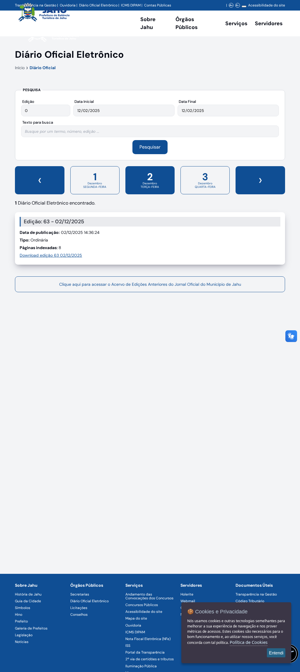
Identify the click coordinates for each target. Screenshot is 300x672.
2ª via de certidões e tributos (149, 659)
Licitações (78, 607)
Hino (18, 614)
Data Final (187, 101)
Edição (28, 101)
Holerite (186, 594)
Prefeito (21, 621)
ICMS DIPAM (135, 632)
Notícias (21, 641)
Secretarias (79, 594)
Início (20, 67)
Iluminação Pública (141, 666)
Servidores (191, 585)
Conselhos (79, 614)
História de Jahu (28, 594)
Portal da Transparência (145, 652)
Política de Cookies (248, 642)
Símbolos (22, 607)
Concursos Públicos (141, 605)
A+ (231, 5)
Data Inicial (84, 101)
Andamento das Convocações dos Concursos (149, 596)
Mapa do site (136, 618)
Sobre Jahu (148, 23)
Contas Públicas (157, 5)
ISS (127, 645)
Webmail (187, 601)
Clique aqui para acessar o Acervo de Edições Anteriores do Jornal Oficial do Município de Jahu (150, 284)
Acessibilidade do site (266, 5)
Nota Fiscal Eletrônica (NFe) (148, 639)
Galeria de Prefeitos (31, 628)
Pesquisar (150, 147)
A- (237, 5)
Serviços (236, 23)
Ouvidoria (133, 625)
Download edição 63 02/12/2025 (51, 255)
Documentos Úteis (254, 585)
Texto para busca (37, 122)
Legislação (24, 635)
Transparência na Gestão (256, 594)
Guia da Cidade (28, 601)
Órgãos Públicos (86, 585)
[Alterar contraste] (244, 6)
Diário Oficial (43, 67)
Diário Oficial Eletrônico (89, 601)
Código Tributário (250, 601)
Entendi (276, 652)
